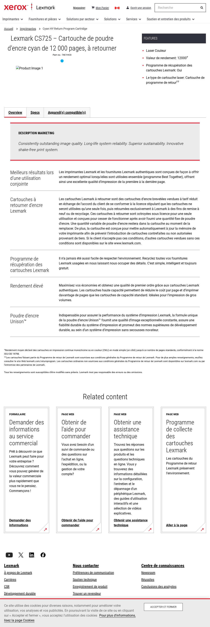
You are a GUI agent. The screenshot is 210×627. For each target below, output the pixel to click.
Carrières (10, 580)
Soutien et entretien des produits (169, 19)
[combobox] (180, 7)
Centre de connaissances (162, 565)
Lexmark (11, 565)
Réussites (147, 580)
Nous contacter (86, 565)
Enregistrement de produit (90, 587)
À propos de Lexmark (18, 573)
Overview (15, 112)
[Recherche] (202, 7)
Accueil (29, 6)
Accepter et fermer (163, 607)
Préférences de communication (93, 573)
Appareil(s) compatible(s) (67, 112)
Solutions (110, 19)
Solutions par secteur (80, 19)
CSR (6, 587)
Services (131, 19)
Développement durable (20, 593)
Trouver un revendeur (87, 593)
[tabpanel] (105, 231)
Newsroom (148, 573)
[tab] (15, 112)
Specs (35, 112)
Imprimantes (10, 19)
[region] (105, 612)
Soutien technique (85, 580)
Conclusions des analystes (158, 587)
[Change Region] (117, 8)
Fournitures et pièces (43, 19)
